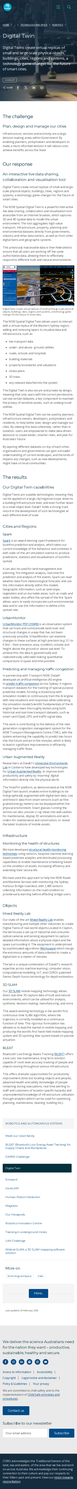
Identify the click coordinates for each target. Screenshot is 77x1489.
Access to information (17, 1372)
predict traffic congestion (22, 684)
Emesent (11, 1179)
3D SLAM (14, 991)
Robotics (57, 24)
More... (38, 1293)
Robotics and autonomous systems (33, 1123)
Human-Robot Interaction (22, 1197)
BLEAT (59, 1054)
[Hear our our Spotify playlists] (29, 1362)
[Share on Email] (42, 87)
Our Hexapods (15, 1214)
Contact (10, 80)
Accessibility (44, 1372)
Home (6, 24)
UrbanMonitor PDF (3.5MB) (20, 624)
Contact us (16, 1411)
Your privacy (41, 1384)
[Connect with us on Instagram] (13, 1362)
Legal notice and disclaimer (39, 1378)
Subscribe (61, 1433)
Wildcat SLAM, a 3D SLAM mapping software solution (35, 1251)
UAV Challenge (15, 1240)
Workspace (48, 948)
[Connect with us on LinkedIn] (21, 1362)
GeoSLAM (12, 1188)
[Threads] (37, 1362)
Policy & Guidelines (15, 1384)
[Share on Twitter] (26, 87)
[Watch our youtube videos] (45, 1362)
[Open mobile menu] (58, 6)
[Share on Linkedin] (34, 87)
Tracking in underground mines (26, 1232)
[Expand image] (38, 285)
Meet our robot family (20, 1136)
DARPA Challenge (17, 1156)
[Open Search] (68, 6)
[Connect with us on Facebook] (5, 1362)
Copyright (9, 1378)
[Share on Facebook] (18, 87)
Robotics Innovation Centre (23, 1223)
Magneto (11, 1205)
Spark (6, 541)
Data (40, 1276)
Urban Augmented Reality (24, 771)
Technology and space (34, 24)
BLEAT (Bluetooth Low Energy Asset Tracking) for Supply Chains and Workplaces (38, 1146)
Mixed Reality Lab (41, 920)
